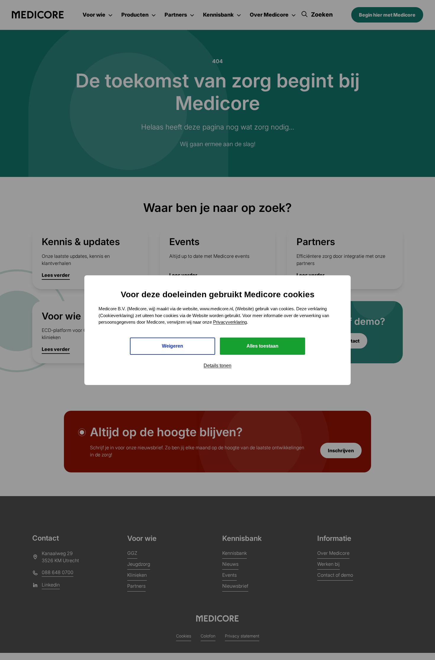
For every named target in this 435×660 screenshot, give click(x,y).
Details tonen (217, 365)
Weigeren (172, 345)
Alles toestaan (262, 345)
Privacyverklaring (230, 322)
